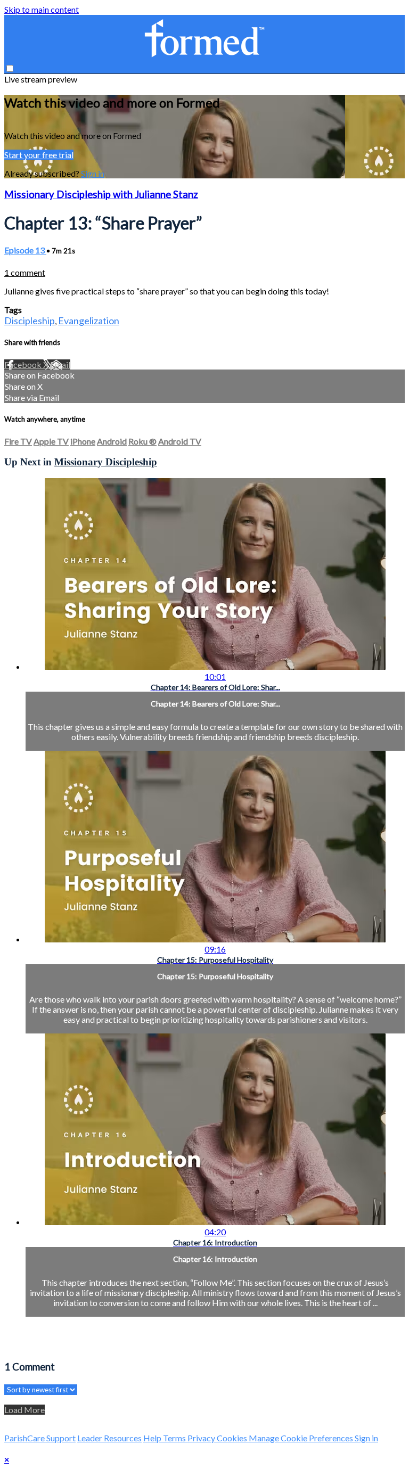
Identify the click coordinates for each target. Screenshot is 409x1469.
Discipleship (29, 320)
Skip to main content (41, 9)
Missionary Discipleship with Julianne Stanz (101, 194)
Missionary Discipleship (105, 461)
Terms (175, 1438)
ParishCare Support (40, 1438)
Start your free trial (38, 155)
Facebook (23, 364)
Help (153, 1438)
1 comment (24, 272)
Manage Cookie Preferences (302, 1438)
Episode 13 (25, 250)
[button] (9, 68)
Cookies (233, 1438)
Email (60, 364)
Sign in (92, 173)
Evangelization (88, 320)
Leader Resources (109, 1438)
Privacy (202, 1438)
